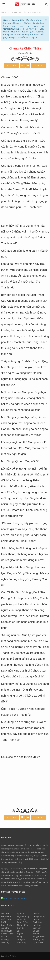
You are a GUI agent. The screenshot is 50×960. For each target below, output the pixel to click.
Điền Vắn (37, 928)
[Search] (46, 4)
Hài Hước (37, 925)
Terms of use (18, 892)
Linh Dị (20, 928)
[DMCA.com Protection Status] (14, 898)
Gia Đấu (36, 913)
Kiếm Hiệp (6, 916)
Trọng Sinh (22, 919)
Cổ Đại (36, 930)
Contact (5, 892)
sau (37, 65)
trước (13, 65)
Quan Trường (7, 925)
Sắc (18, 930)
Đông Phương (39, 916)
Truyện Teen (39, 936)
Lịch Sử (20, 913)
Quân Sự (5, 942)
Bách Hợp (37, 922)
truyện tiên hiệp (7, 855)
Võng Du (5, 928)
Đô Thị (4, 922)
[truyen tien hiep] (25, 4)
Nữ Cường (22, 942)
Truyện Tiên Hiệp (8, 845)
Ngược (20, 933)
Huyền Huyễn (7, 933)
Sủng (19, 936)
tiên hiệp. (15, 849)
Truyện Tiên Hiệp (27, 849)
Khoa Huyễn (6, 930)
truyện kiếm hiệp (22, 855)
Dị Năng (5, 939)
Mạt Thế (37, 933)
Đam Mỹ (37, 919)
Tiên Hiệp (5, 913)
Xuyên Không (23, 916)
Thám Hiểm (22, 925)
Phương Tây (38, 939)
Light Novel (38, 942)
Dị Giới (4, 936)
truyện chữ (5, 859)
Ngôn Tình (6, 919)
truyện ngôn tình (40, 855)
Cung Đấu (21, 939)
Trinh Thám (22, 922)
